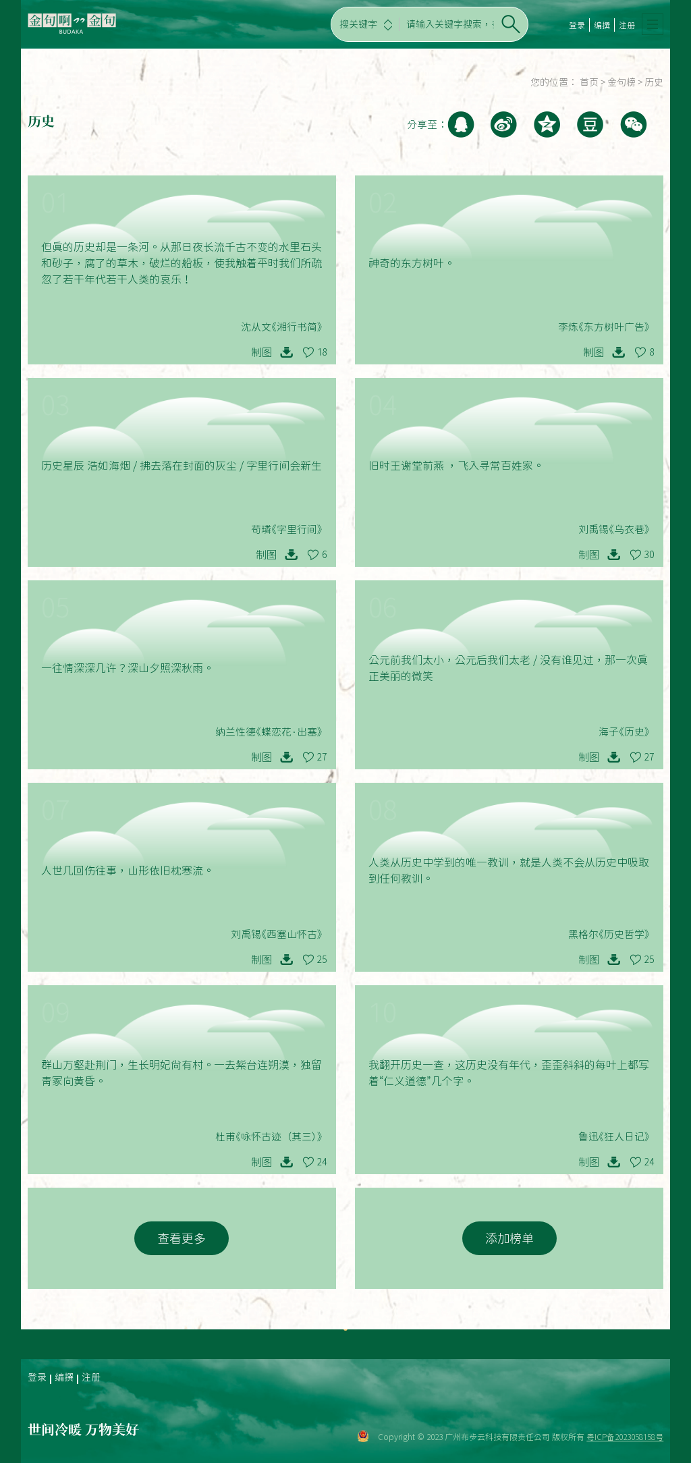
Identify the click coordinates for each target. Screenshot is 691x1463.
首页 (589, 82)
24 (322, 1162)
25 (322, 959)
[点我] (652, 24)
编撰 (602, 25)
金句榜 (621, 82)
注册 (627, 25)
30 (649, 554)
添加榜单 (509, 1238)
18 (322, 352)
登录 (577, 25)
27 (322, 757)
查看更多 (181, 1238)
